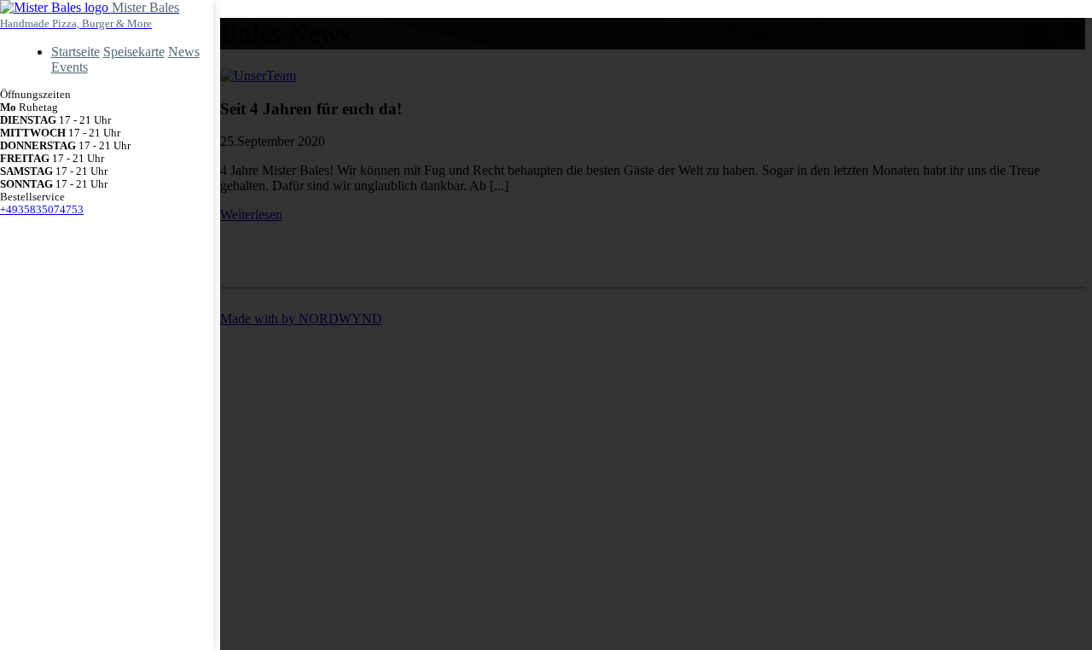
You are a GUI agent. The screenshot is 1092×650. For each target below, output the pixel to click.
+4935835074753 (42, 210)
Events (69, 67)
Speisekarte (134, 51)
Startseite (75, 51)
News (184, 51)
